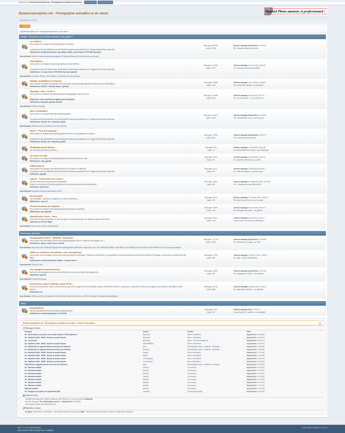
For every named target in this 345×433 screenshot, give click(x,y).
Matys (64, 52)
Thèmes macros (38, 126)
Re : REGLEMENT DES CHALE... (245, 150)
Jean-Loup (259, 171)
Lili (42, 72)
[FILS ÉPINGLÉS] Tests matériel (136, 247)
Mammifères (36, 61)
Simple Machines (35, 427)
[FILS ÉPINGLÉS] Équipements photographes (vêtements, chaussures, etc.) (68, 247)
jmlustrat (260, 273)
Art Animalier (36, 196)
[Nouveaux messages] (25, 47)
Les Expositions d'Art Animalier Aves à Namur (61, 296)
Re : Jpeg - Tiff (239, 258)
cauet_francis (78, 52)
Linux (41, 264)
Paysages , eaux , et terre (42, 91)
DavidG (59, 102)
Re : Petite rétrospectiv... (243, 171)
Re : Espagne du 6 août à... (243, 273)
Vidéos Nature (37, 165)
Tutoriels (35, 264)
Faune (34, 226)
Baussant (97, 52)
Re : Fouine (238, 68)
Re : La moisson (239, 138)
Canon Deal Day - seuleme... (244, 312)
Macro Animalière (39, 111)
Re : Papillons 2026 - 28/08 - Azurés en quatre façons (45, 337)
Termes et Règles (313, 428)
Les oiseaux (35, 41)
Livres (81, 296)
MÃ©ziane (259, 220)
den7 (259, 160)
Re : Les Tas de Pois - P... (242, 98)
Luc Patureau (148, 358)
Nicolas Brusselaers (49, 52)
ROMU (69, 52)
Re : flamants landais (241, 48)
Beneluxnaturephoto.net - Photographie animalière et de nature (63, 13)
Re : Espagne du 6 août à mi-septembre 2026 (42, 391)
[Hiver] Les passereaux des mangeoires (46, 56)
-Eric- (49, 122)
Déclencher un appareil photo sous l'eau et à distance (46, 364)
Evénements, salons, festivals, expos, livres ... (52, 283)
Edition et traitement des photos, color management (56, 252)
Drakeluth (89, 399)
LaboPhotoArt (252, 258)
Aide (303, 428)
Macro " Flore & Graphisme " (44, 130)
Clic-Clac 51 (259, 98)
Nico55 (43, 86)
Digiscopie (35, 247)
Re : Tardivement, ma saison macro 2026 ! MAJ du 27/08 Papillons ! (51, 334)
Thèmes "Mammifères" (48, 76)
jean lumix (48, 72)
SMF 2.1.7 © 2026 (23, 427)
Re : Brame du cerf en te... (243, 200)
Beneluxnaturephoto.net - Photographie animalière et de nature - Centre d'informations (59, 323)
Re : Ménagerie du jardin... (243, 210)
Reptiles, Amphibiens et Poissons (46, 81)
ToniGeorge (264, 150)
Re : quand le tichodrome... (244, 160)
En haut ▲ (324, 428)
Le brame (35, 76)
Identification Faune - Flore (43, 216)
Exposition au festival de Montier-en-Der (47, 191)
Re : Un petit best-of (241, 184)
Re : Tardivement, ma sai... (243, 118)
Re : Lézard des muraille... (243, 85)
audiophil (261, 312)
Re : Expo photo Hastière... (243, 289)
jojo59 (62, 122)
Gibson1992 (256, 184)
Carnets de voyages (39, 279)
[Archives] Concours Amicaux (88, 56)
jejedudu (260, 289)
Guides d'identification (50, 226)
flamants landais (31, 388)
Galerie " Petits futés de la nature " (47, 178)
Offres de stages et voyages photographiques (101, 296)
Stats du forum (31, 395)
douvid (145, 352)
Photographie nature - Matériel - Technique (51, 237)
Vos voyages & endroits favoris (45, 269)
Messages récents (32, 328)
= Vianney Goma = (54, 86)
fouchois (146, 349)
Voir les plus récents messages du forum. (40, 404)
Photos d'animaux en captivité (45, 206)
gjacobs (74, 72)
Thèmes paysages (38, 106)
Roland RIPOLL (148, 343)
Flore (39, 226)
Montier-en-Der (37, 296)
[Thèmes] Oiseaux (69, 56)
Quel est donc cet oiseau (243, 220)
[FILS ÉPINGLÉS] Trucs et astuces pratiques (165, 247)
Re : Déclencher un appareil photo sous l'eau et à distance (48, 346)
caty (59, 52)
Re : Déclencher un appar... (244, 242)
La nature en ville (38, 155)
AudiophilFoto (37, 308)
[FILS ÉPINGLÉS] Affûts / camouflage (110, 247)
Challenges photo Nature (42, 147)
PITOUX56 (89, 52)
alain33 (255, 48)
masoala (259, 200)
